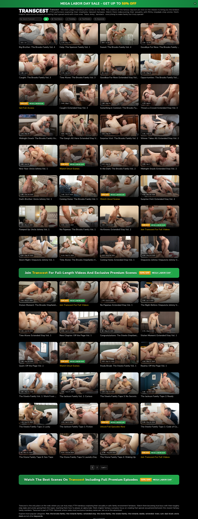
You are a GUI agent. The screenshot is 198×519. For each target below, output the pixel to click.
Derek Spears (114, 81)
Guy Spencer (73, 51)
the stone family (104, 513)
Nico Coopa (117, 400)
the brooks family (57, 513)
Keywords (100, 19)
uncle (176, 513)
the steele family (119, 513)
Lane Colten (145, 81)
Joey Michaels (34, 461)
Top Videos (58, 19)
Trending (72, 19)
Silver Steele (117, 339)
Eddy (20, 173)
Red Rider (37, 264)
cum (162, 513)
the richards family (74, 513)
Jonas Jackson (39, 203)
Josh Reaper (23, 51)
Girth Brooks (145, 51)
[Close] (195, 3)
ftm (47, 513)
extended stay (89, 513)
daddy (142, 513)
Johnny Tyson (28, 173)
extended (150, 513)
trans (157, 513)
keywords (38, 516)
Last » (103, 467)
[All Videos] (46, 19)
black (171, 513)
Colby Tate (104, 81)
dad (166, 513)
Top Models (86, 19)
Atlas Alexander (106, 339)
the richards (133, 513)
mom (21, 516)
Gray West (63, 51)
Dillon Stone (23, 461)
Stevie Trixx (33, 51)
